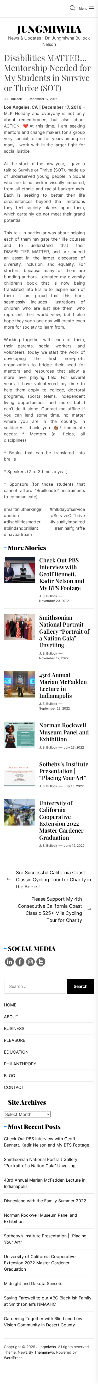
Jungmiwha (49, 29)
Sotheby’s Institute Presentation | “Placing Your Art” (63, 771)
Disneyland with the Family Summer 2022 (45, 1200)
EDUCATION (16, 1052)
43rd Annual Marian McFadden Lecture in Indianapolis (63, 685)
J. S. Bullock (13, 99)
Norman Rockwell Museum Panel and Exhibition (64, 732)
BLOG (9, 1075)
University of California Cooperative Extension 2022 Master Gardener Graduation (61, 820)
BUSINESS (14, 1028)
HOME (10, 1004)
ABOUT (11, 1016)
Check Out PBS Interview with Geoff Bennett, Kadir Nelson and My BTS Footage (61, 574)
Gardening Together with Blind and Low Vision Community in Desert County (43, 1321)
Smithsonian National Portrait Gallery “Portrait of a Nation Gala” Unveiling (64, 631)
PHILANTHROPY (20, 1063)
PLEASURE (14, 1040)
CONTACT (14, 1087)
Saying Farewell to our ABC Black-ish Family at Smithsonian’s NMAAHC (47, 1301)
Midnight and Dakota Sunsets (33, 1283)
